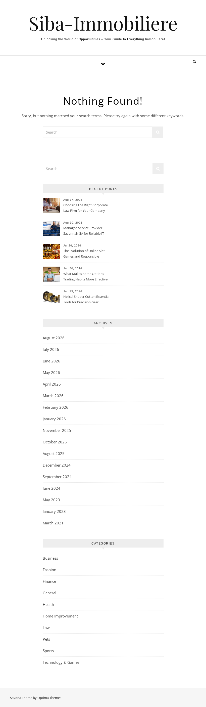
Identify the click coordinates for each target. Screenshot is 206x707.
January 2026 (54, 418)
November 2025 (57, 430)
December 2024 (57, 465)
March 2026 (53, 395)
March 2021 (53, 522)
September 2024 (57, 476)
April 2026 (52, 384)
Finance (49, 581)
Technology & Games (61, 662)
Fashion (49, 569)
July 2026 (51, 349)
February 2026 (55, 407)
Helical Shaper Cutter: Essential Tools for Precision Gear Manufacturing (86, 299)
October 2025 (55, 441)
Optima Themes (49, 697)
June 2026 (51, 360)
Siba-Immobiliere (103, 23)
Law (46, 627)
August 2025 (54, 453)
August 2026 (54, 337)
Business (50, 558)
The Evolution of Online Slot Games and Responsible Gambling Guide (84, 254)
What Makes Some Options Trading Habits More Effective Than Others (85, 276)
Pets (46, 639)
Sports (48, 650)
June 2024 (51, 488)
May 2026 (51, 372)
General (49, 592)
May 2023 (51, 499)
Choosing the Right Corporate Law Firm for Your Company (85, 208)
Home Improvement (60, 615)
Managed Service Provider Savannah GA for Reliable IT (83, 231)
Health (48, 604)
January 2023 (54, 511)
